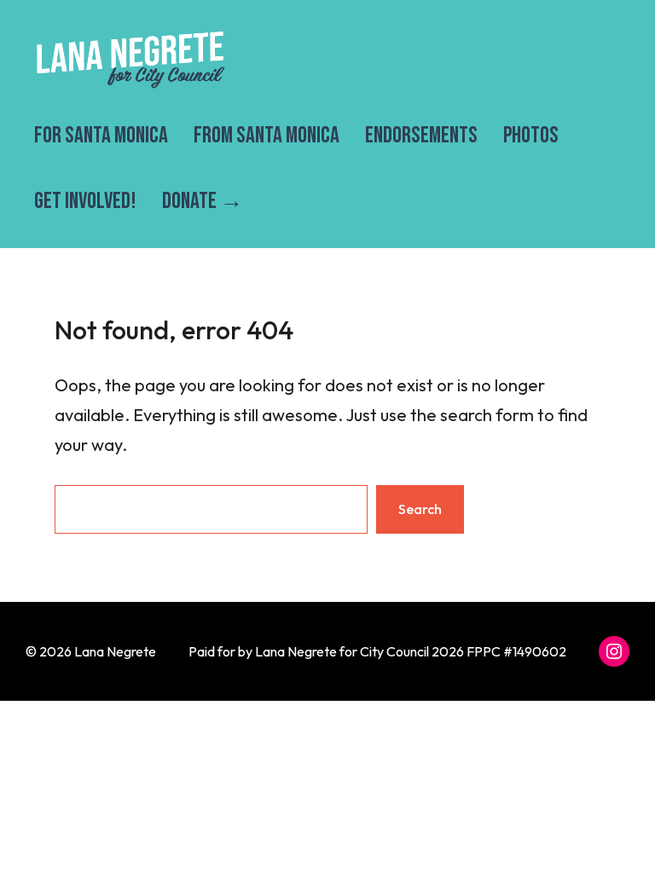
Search (420, 508)
